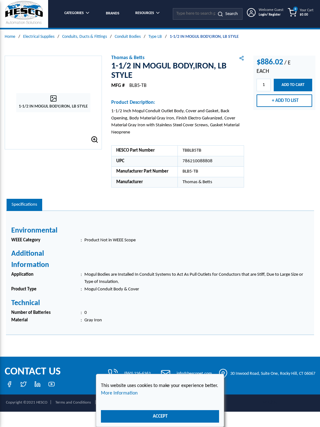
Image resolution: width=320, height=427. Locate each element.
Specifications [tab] (24, 204)
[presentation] (24, 205)
